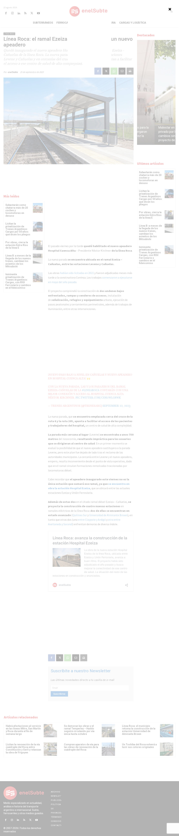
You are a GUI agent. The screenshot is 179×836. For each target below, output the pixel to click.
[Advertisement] (89, 41)
